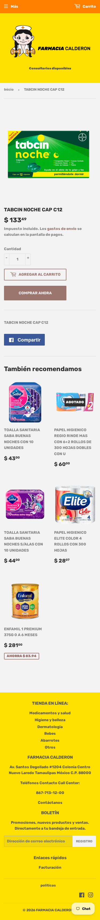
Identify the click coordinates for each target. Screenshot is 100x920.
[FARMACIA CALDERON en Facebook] (82, 896)
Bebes (50, 733)
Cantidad (12, 249)
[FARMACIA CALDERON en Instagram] (90, 896)
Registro (84, 841)
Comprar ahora (35, 293)
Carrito (89, 6)
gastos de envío (62, 228)
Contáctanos (50, 802)
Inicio (9, 89)
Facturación (50, 867)
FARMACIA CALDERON (54, 910)
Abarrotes (50, 740)
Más (14, 6)
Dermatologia (50, 727)
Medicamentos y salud (50, 713)
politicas (48, 885)
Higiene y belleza (50, 720)
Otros (50, 747)
